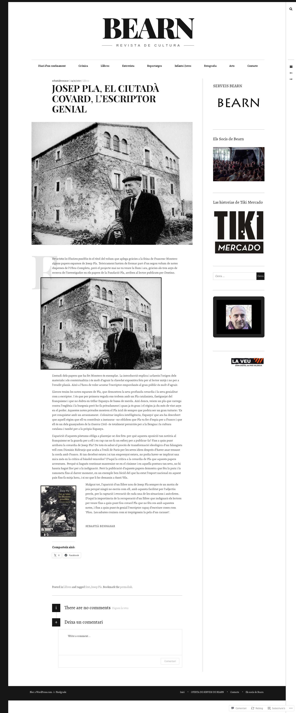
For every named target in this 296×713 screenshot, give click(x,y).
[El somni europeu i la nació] (291, 73)
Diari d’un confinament (52, 66)
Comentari (170, 661)
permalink (126, 587)
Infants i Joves (183, 66)
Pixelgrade (61, 692)
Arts (232, 66)
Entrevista (128, 66)
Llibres (105, 66)
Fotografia (210, 66)
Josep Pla (96, 587)
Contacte (252, 66)
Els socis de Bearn (254, 692)
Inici (182, 692)
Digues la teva (120, 608)
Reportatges (154, 66)
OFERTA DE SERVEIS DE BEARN (207, 692)
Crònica (83, 66)
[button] (231, 324)
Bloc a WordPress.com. (41, 692)
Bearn (147, 27)
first (87, 587)
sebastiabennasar (60, 80)
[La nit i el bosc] (291, 79)
